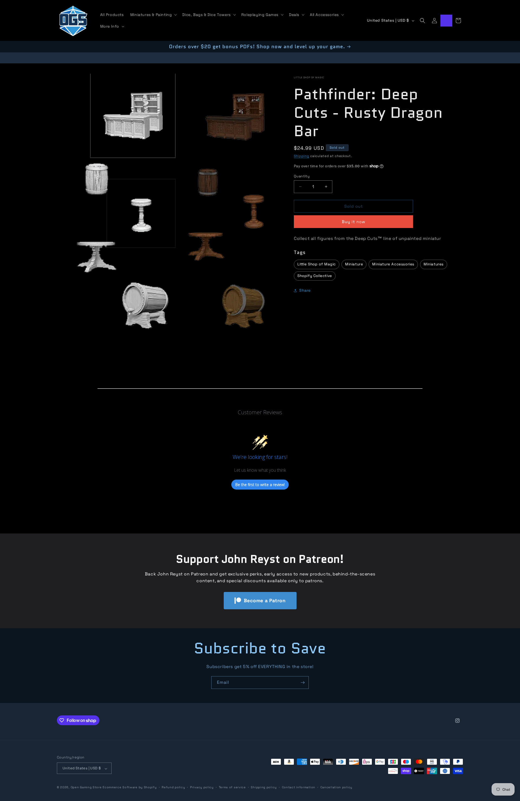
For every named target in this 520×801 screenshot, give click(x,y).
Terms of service (232, 787)
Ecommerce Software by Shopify (130, 787)
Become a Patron (265, 600)
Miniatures (434, 264)
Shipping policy (264, 787)
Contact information (298, 787)
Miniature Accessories (393, 264)
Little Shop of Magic (309, 77)
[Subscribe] (302, 682)
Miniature (354, 264)
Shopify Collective (314, 275)
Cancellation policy (336, 787)
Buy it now (353, 221)
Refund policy (173, 787)
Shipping (301, 156)
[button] (153, 14)
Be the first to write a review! (260, 484)
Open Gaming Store (86, 787)
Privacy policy (202, 787)
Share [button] (305, 290)
